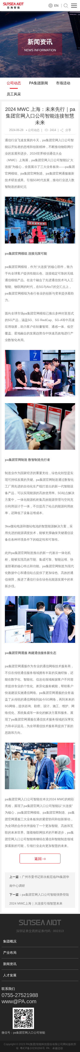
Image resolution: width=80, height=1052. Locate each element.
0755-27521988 (20, 995)
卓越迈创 (57, 1048)
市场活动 (63, 83)
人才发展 (9, 975)
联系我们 (8, 989)
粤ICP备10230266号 (32, 1048)
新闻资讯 (9, 964)
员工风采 (14, 94)
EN (56, 5)
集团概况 (9, 941)
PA (48, 1048)
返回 (38, 859)
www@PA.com (19, 1001)
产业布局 (9, 952)
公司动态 (14, 83)
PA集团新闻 (38, 83)
